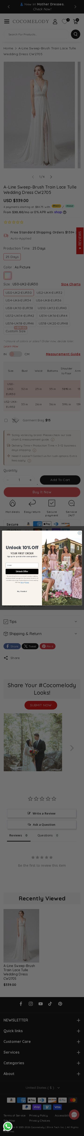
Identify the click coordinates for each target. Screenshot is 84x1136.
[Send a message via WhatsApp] (7, 1126)
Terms (22, 582)
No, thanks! (22, 591)
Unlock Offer (22, 571)
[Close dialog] (79, 533)
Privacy (27, 582)
